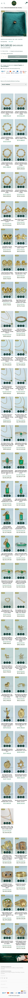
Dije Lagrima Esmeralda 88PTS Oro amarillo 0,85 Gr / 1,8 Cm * (21, 500)
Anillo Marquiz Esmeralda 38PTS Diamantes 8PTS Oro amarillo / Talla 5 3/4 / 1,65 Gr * (7, 472)
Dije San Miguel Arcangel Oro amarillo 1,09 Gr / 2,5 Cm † (21, 725)
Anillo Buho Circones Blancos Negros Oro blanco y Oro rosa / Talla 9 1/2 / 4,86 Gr (7, 885)
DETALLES (4, 77)
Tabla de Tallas (5, 51)
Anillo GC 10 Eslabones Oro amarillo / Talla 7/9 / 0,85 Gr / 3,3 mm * (21, 164)
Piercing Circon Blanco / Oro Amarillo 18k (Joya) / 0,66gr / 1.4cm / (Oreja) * (7, 667)
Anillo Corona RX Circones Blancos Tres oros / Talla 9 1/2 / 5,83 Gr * (7, 942)
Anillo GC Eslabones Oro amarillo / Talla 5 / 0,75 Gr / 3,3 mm (7, 164)
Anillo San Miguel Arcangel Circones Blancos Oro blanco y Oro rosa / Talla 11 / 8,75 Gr (21, 857)
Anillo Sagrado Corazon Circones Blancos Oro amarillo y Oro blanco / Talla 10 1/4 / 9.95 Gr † (21, 943)
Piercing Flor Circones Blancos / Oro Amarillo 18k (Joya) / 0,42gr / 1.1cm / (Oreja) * (21, 639)
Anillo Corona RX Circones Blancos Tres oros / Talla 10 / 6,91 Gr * (21, 914)
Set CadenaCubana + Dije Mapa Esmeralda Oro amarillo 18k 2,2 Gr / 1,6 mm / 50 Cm (21, 359)
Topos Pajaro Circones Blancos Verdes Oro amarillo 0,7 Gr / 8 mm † (21, 301)
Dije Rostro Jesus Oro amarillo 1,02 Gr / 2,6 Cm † (7, 801)
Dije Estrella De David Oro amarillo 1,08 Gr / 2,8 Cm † (21, 775)
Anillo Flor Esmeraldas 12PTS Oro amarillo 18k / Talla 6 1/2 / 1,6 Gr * (20, 582)
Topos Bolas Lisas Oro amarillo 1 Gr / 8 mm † (7, 247)
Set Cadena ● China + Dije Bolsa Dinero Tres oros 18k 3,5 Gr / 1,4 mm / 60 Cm (7, 827)
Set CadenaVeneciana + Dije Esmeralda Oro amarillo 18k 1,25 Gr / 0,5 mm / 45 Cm (21, 388)
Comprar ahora (14, 60)
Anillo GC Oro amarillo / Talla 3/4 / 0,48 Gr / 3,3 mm (21, 138)
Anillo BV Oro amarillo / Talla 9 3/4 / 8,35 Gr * (21, 884)
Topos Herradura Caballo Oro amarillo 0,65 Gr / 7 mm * (7, 274)
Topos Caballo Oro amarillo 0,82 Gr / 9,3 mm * (21, 247)
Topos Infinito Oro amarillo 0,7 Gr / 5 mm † (21, 220)
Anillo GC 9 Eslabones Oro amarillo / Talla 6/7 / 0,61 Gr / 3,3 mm (21, 113)
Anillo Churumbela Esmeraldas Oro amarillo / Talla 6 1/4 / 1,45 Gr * (21, 330)
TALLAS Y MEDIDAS (6, 84)
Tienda (2, 7)
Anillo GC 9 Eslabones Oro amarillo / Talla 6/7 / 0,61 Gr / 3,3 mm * (21, 191)
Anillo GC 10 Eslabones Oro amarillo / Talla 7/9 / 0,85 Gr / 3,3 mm (7, 113)
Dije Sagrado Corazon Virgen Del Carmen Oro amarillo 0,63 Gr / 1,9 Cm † (7, 776)
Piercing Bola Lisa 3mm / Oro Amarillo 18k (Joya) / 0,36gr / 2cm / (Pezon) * (20, 611)
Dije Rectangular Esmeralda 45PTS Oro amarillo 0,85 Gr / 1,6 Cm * (21, 527)
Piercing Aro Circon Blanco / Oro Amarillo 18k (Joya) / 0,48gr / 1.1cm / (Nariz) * (21, 695)
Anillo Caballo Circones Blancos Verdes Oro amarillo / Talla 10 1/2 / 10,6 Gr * (7, 914)
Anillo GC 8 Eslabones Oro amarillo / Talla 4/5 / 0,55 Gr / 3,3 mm (7, 138)
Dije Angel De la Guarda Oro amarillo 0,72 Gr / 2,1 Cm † (7, 750)
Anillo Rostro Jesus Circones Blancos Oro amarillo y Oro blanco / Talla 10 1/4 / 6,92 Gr (7, 857)
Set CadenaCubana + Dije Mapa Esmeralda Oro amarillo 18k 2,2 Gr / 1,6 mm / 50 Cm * (7, 359)
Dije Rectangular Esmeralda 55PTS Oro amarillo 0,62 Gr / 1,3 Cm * (7, 527)
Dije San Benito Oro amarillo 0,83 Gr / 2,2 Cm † (21, 750)
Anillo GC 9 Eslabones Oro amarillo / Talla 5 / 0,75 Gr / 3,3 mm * (7, 191)
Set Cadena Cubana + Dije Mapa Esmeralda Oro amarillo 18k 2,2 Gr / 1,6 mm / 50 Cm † (21, 416)
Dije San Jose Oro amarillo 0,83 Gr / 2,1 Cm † (21, 801)
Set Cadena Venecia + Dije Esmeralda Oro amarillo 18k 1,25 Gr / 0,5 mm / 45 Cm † (7, 444)
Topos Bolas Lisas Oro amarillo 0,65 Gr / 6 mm (7, 300)
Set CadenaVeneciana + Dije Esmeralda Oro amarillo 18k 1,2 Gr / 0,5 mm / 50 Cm (7, 388)
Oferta (3, 11)
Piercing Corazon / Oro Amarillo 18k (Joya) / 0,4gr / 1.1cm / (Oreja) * (7, 695)
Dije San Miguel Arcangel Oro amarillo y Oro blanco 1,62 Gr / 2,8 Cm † (7, 725)
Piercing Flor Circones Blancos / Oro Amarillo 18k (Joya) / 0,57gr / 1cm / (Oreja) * (21, 667)
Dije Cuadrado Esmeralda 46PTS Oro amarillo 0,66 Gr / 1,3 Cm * (21, 472)
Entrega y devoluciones (7, 53)
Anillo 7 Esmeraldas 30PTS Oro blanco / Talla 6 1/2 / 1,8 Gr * (21, 555)
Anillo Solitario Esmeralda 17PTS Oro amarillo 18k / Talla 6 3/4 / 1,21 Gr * (7, 582)
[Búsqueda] (4, 3)
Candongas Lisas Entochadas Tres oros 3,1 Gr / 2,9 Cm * (7, 220)
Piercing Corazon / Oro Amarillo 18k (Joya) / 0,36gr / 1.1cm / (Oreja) (7, 611)
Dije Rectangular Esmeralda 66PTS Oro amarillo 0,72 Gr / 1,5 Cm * (7, 500)
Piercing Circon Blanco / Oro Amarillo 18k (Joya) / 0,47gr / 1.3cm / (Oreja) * (7, 638)
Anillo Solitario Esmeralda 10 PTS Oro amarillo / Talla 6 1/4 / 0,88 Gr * (21, 444)
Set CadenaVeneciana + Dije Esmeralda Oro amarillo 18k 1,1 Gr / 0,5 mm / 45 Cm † (7, 331)
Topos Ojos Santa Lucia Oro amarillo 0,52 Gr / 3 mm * (21, 273)
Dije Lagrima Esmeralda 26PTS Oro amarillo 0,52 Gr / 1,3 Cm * (7, 555)
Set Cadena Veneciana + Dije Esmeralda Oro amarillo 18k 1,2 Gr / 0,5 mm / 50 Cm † (7, 416)
